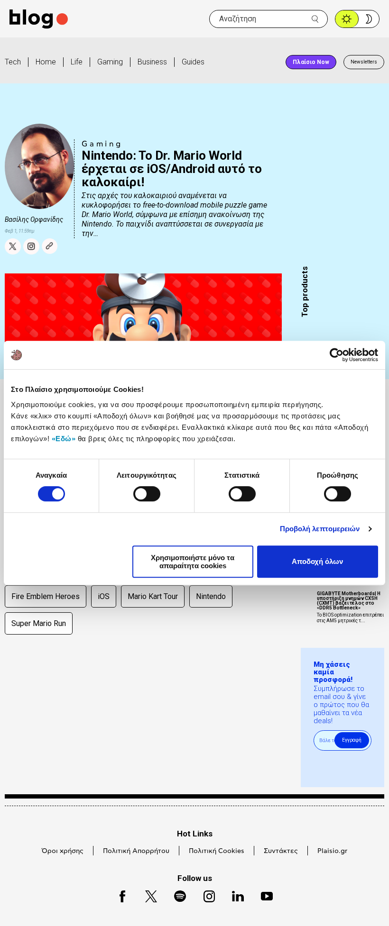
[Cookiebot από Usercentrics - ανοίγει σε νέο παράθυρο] (336, 355)
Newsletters (364, 61)
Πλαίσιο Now (311, 62)
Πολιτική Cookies (216, 851)
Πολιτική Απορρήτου (136, 851)
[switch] (146, 493)
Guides (193, 61)
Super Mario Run (38, 623)
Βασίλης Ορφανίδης (34, 219)
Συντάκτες (281, 851)
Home (46, 61)
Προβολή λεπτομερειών (320, 529)
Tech (13, 61)
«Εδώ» (64, 439)
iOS (104, 596)
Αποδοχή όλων (317, 561)
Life (77, 61)
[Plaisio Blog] (38, 19)
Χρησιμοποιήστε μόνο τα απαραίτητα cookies (192, 562)
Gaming (110, 61)
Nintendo (211, 596)
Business (152, 61)
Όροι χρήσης (62, 851)
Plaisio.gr (332, 851)
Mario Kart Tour (153, 596)
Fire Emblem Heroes (45, 596)
